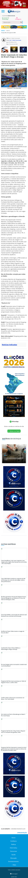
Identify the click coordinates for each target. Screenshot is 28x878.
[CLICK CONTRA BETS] (23, 49)
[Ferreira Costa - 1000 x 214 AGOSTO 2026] (14, 4)
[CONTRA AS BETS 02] (14, 522)
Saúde (13, 855)
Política (13, 844)
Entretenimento (13, 861)
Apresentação (22, 832)
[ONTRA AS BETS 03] (14, 477)
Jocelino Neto (14, 876)
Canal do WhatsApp (5, 18)
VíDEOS (3, 30)
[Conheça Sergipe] (14, 383)
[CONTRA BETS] (14, 499)
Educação (13, 858)
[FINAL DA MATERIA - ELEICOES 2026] (14, 361)
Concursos (13, 851)
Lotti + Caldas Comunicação (15, 40)
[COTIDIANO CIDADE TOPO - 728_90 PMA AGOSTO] (14, 27)
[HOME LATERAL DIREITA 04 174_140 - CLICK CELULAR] (4, 49)
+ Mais (14, 865)
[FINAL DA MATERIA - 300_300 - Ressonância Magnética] (14, 406)
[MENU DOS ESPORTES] (14, 49)
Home (13, 838)
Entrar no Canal (14, 431)
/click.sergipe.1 (14, 873)
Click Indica (13, 848)
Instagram (18, 19)
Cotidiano (13, 841)
